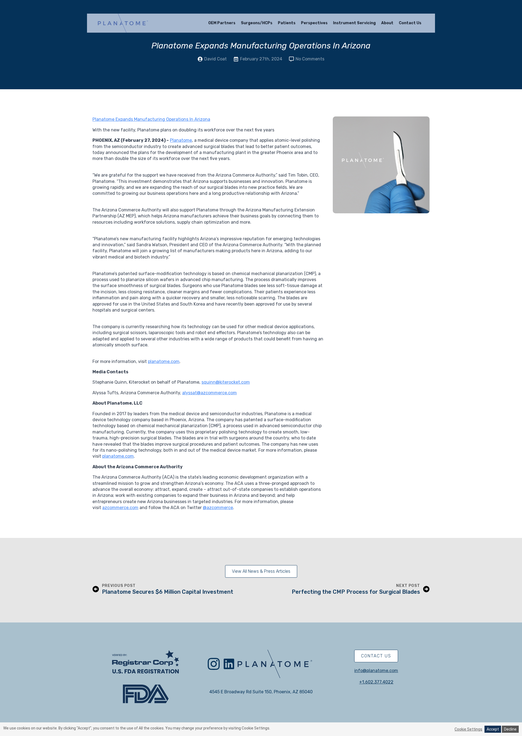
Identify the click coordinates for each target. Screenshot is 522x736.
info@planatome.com (376, 670)
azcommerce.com (120, 507)
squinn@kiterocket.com (225, 382)
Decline (510, 729)
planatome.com (163, 361)
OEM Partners (221, 23)
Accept (493, 729)
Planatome (181, 140)
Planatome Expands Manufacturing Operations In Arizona (151, 119)
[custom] (229, 664)
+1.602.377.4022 (376, 682)
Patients (287, 23)
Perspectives (314, 23)
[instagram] (214, 664)
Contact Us (410, 23)
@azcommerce (218, 507)
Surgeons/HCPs (256, 23)
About (387, 23)
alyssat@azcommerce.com (209, 392)
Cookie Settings (468, 729)
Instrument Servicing (354, 23)
